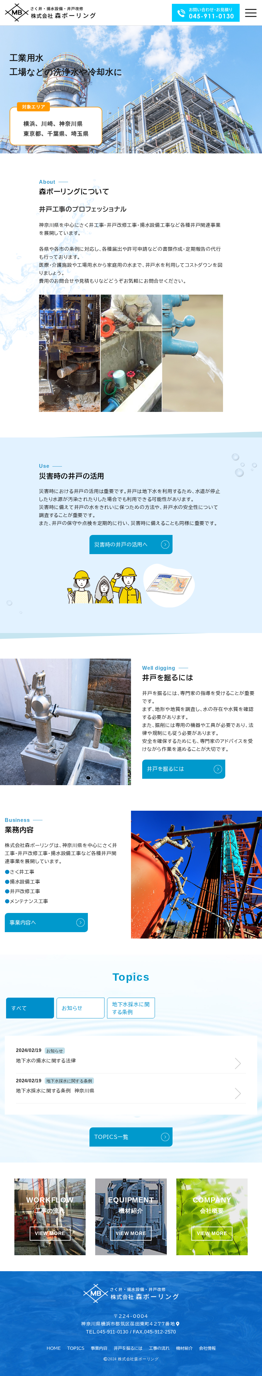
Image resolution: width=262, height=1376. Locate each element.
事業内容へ (23, 922)
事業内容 (99, 1348)
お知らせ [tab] (72, 1008)
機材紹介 (184, 1348)
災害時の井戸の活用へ (121, 544)
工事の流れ (159, 1348)
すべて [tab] (19, 1008)
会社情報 (207, 1348)
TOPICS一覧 (111, 1137)
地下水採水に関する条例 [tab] (131, 1008)
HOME (54, 1348)
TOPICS (75, 1348)
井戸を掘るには (165, 768)
